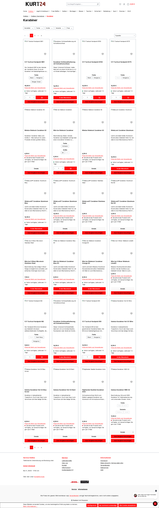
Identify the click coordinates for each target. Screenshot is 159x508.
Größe (48, 28)
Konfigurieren (91, 505)
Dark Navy (39, 337)
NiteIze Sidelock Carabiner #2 (35, 130)
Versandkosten (105, 465)
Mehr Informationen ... (30, 506)
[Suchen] (98, 4)
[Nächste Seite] (38, 35)
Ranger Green (36, 82)
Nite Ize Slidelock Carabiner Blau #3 (63, 262)
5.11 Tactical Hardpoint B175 (121, 62)
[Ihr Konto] (124, 4)
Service (65, 458)
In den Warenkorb (65, 97)
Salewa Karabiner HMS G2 (120, 390)
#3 (63, 153)
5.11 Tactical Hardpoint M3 (91, 321)
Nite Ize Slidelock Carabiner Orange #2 (92, 262)
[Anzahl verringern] (26, 97)
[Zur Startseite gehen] (35, 4)
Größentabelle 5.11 (67, 470)
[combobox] (81, 4)
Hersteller (27, 28)
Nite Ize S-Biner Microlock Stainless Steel (34, 262)
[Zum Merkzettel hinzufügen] (45, 54)
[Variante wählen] (42, 97)
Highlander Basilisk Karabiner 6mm (93, 391)
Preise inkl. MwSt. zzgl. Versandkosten (35, 88)
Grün (126, 406)
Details (36, 168)
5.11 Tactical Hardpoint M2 (34, 321)
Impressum (103, 461)
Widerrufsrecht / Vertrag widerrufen (111, 463)
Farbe (38, 28)
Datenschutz (104, 467)
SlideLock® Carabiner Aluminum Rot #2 (122, 202)
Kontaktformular (39, 476)
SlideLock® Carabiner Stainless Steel (93, 202)
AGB (101, 470)
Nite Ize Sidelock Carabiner (63, 130)
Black (32, 78)
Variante (58, 28)
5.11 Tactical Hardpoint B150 (92, 62)
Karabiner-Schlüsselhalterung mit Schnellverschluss (64, 63)
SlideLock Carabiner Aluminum (122, 130)
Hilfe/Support (66, 467)
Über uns (65, 463)
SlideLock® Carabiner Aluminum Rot (65, 202)
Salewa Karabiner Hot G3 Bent (64, 390)
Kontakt (64, 465)
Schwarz (65, 146)
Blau (120, 406)
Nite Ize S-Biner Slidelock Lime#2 (120, 262)
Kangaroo (39, 78)
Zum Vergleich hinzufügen (36, 102)
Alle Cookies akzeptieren (127, 505)
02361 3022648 (29, 466)
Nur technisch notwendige (108, 505)
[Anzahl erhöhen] (34, 97)
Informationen (82, 489)
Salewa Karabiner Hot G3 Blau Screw (36, 391)
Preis (68, 28)
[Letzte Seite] (41, 35)
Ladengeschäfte (67, 461)
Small (127, 412)
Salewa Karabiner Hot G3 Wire (122, 321)
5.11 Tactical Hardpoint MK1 (35, 62)
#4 (67, 153)
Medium (120, 412)
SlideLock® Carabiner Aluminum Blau (36, 202)
